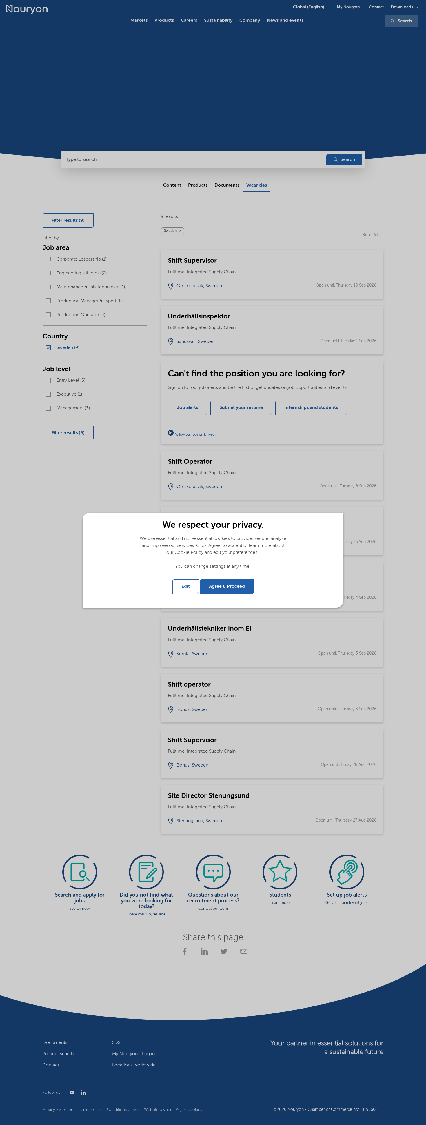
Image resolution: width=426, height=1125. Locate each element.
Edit (185, 586)
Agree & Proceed (227, 586)
